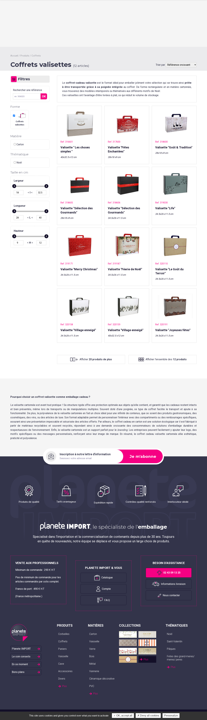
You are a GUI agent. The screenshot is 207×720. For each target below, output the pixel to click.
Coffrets (36, 55)
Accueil (14, 55)
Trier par (161, 64)
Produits (24, 55)
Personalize (171, 715)
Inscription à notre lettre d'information (85, 454)
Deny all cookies (149, 715)
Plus (64, 686)
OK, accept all (124, 715)
